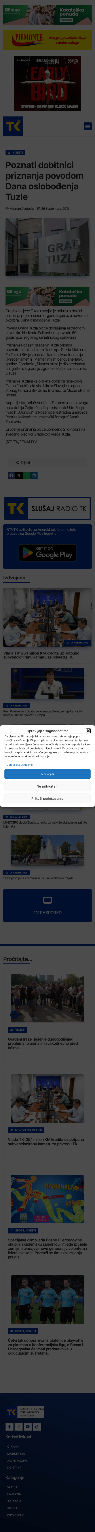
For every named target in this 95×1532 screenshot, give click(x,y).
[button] (88, 731)
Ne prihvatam (47, 786)
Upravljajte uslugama (20, 764)
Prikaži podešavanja (47, 798)
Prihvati (47, 774)
